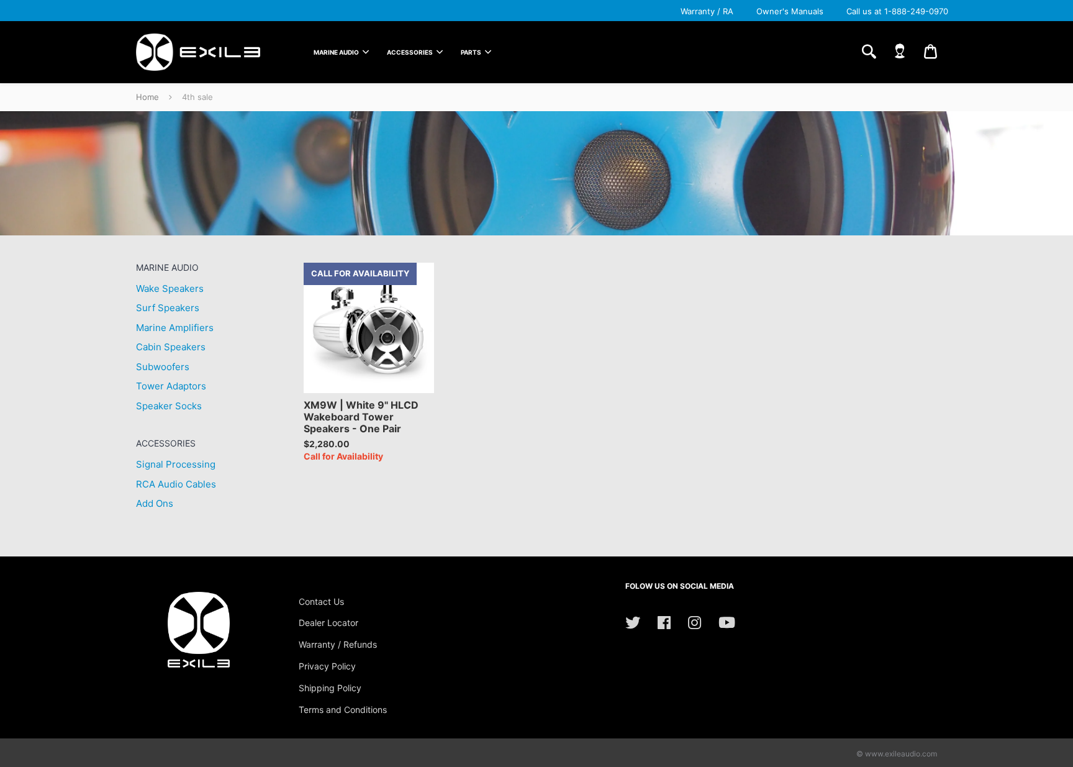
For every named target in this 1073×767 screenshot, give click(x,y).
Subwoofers (162, 367)
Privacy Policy (327, 666)
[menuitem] (339, 52)
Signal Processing (175, 464)
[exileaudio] (198, 52)
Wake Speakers (170, 288)
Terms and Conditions (343, 709)
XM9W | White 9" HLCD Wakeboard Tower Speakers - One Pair (361, 417)
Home (147, 97)
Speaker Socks (169, 406)
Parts (471, 52)
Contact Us (321, 601)
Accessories (410, 52)
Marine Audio (336, 52)
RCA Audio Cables (176, 484)
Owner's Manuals (789, 11)
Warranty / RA (707, 11)
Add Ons (154, 503)
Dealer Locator (328, 622)
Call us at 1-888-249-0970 (897, 11)
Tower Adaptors (171, 386)
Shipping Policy (330, 688)
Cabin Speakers (171, 347)
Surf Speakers (167, 308)
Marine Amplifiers (175, 328)
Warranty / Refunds (338, 644)
